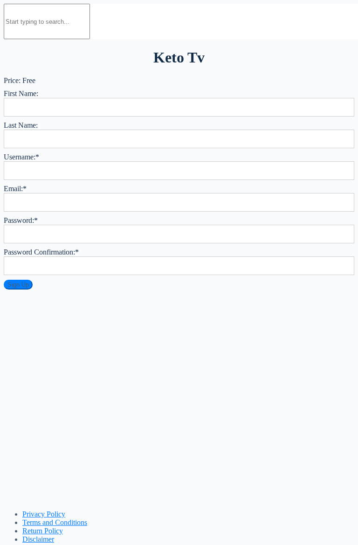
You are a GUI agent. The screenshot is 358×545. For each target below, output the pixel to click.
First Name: (21, 93)
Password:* (21, 220)
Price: (12, 80)
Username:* (21, 157)
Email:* (15, 189)
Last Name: (21, 125)
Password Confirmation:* (41, 252)
